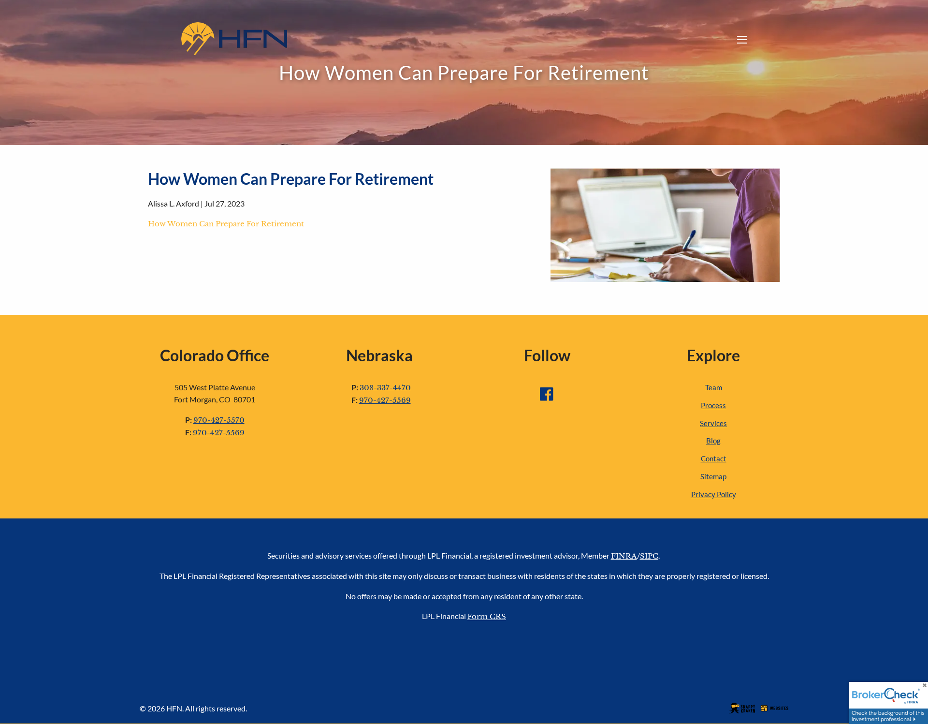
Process (713, 405)
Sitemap (713, 476)
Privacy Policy (713, 494)
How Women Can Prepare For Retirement (226, 223)
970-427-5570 (219, 420)
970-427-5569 (219, 432)
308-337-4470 (385, 387)
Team (713, 387)
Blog (713, 440)
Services (713, 423)
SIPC (649, 556)
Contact (713, 458)
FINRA (624, 556)
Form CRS (486, 616)
